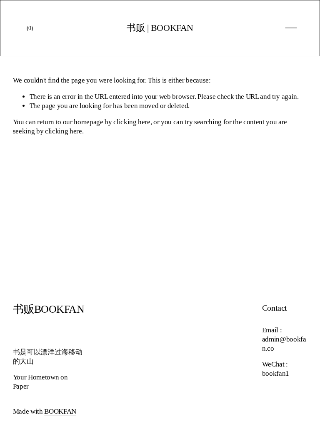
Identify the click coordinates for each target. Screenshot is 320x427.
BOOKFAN (60, 411)
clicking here (131, 122)
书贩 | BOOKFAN (160, 28)
